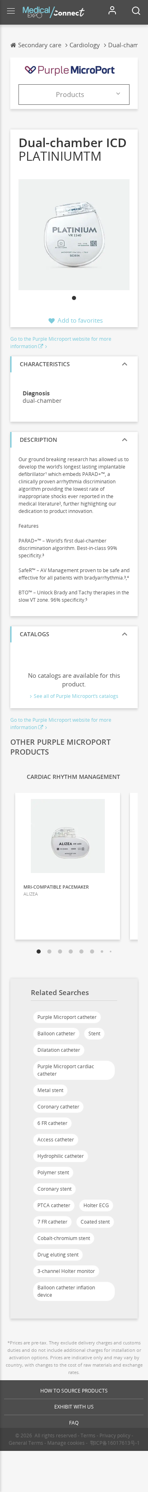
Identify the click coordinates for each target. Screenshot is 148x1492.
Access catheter (55, 1139)
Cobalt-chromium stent (63, 1238)
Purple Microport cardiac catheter (65, 1070)
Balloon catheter (56, 1033)
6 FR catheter (52, 1123)
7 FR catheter (52, 1221)
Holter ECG (96, 1205)
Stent (94, 1033)
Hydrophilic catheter (60, 1155)
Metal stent (50, 1090)
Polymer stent (53, 1172)
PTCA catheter (53, 1205)
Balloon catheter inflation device (66, 1291)
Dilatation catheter (58, 1049)
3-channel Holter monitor (66, 1271)
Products (70, 94)
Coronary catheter (58, 1106)
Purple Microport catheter (67, 1017)
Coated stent (95, 1221)
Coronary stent (54, 1188)
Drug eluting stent (58, 1254)
